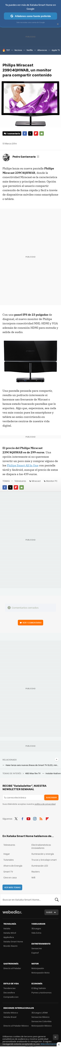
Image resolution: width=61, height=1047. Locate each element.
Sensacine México (40, 1016)
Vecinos (18, 50)
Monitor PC (51, 480)
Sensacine (36, 948)
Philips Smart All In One (22, 465)
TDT (8, 50)
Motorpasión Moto (40, 972)
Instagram (34, 818)
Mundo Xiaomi (10, 945)
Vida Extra (36, 932)
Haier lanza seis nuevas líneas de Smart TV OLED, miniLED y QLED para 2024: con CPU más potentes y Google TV (32, 765)
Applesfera (8, 937)
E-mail (41, 133)
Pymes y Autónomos (41, 992)
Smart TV (8, 871)
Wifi (33, 877)
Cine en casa (10, 877)
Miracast (36, 480)
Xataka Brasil (9, 1016)
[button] (26, 156)
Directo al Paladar (12, 968)
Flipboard (36, 133)
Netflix (30, 50)
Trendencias (9, 988)
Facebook (25, 133)
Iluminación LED (39, 865)
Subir (49, 912)
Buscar (57, 899)
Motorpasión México (41, 1025)
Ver (32, 622)
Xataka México (10, 1012)
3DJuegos (36, 928)
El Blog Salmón (38, 988)
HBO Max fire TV (33, 773)
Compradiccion (10, 996)
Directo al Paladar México (16, 1025)
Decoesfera (9, 992)
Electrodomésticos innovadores (41, 846)
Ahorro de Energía (12, 865)
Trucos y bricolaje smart (44, 859)
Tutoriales (8, 859)
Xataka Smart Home (13, 941)
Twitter (30, 133)
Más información (49, 1043)
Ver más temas (12, 887)
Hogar (6, 853)
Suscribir (51, 797)
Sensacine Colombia (41, 1021)
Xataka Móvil (9, 932)
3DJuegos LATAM (39, 1012)
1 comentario (13, 133)
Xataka (6, 928)
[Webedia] (12, 914)
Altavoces (42, 50)
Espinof (35, 952)
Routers (35, 871)
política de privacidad (45, 803)
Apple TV (56, 50)
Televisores (20, 480)
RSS (40, 818)
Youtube (28, 818)
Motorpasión (37, 968)
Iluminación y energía (42, 853)
